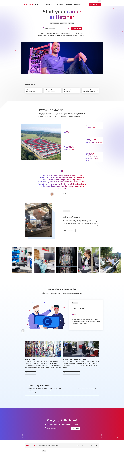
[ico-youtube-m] (82, 445)
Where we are (68, 4)
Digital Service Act (78, 450)
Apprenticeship (77, 4)
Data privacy (69, 450)
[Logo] (31, 445)
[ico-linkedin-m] (92, 445)
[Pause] (23, 331)
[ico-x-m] (87, 445)
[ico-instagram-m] (78, 445)
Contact (56, 450)
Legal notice (62, 450)
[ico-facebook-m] (96, 445)
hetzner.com (50, 450)
